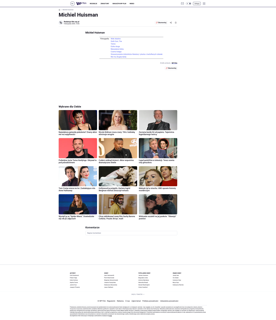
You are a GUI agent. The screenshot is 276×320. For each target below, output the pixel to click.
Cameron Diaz (177, 280)
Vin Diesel (175, 278)
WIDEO (132, 3)
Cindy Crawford (142, 287)
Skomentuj (162, 23)
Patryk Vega (73, 278)
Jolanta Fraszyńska (110, 282)
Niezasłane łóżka (117, 49)
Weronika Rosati (143, 282)
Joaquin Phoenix (75, 287)
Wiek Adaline (116, 39)
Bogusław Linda (143, 278)
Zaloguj (196, 3)
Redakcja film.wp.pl (71, 22)
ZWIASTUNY (105, 3)
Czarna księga (116, 52)
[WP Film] (83, 3)
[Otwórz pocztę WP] (182, 3)
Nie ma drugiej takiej (118, 57)
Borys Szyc (176, 282)
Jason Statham (108, 287)
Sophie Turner (74, 282)
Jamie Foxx (73, 285)
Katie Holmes (74, 280)
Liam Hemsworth (109, 275)
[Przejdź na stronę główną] (72, 5)
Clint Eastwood (74, 275)
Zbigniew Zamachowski (111, 280)
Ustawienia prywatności (168, 301)
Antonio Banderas (143, 280)
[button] (188, 3)
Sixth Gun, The (116, 41)
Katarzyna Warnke (178, 285)
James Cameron (143, 275)
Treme (113, 44)
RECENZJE (93, 3)
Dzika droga (115, 46)
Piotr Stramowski (109, 278)
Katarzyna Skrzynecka (110, 285)
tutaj (110, 315)
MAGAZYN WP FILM (119, 3)
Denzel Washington (144, 285)
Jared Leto (176, 275)
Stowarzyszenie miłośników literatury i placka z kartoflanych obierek (136, 54)
